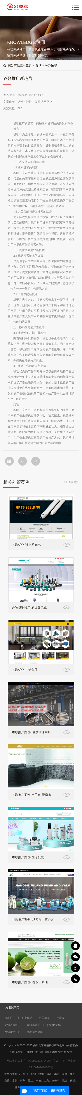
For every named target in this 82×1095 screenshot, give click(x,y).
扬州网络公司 (35, 1032)
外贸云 (60, 1018)
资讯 (38, 65)
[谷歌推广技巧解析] (22, 461)
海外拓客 (51, 65)
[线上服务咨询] (75, 945)
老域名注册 (33, 1025)
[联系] (75, 967)
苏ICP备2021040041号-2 (43, 1061)
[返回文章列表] (9, 461)
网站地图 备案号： (17, 1061)
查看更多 (73, 482)
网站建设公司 (12, 1032)
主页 (29, 65)
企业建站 (27, 1018)
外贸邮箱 (44, 1018)
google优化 (54, 1025)
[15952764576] (75, 978)
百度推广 (10, 1018)
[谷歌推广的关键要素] (35, 461)
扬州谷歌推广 (12, 1025)
